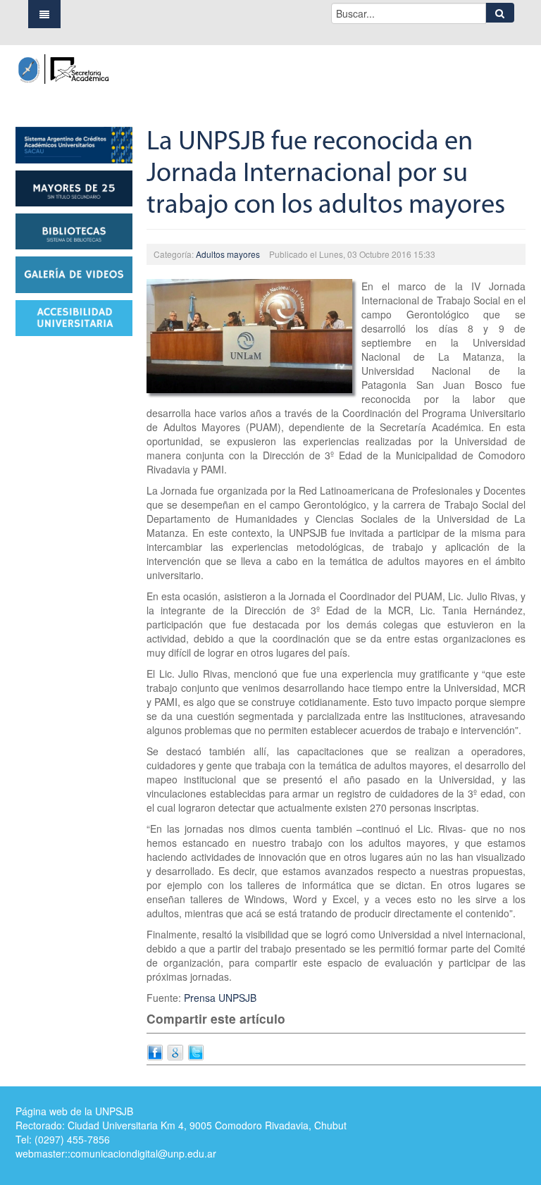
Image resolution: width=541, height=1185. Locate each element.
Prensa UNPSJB (220, 998)
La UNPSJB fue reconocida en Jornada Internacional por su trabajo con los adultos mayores (326, 174)
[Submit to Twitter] (195, 1051)
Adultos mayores (228, 254)
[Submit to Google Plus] (175, 1051)
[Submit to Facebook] (155, 1051)
